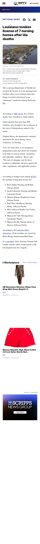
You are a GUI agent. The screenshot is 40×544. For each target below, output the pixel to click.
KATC (33, 176)
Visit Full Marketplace (30, 262)
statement (10, 241)
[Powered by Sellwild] (34, 392)
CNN (5, 121)
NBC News (18, 113)
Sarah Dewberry (12, 79)
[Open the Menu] (4, 3)
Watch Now (33, 3)
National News (11, 19)
